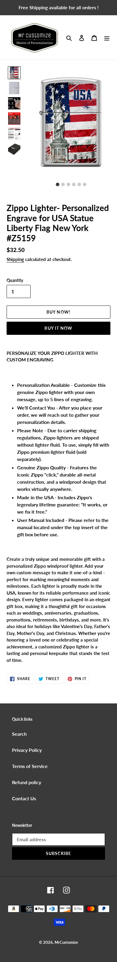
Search (19, 734)
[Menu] (106, 37)
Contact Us (24, 798)
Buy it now (58, 328)
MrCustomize (66, 942)
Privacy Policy (27, 750)
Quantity (15, 280)
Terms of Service (30, 766)
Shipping (15, 259)
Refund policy (26, 782)
